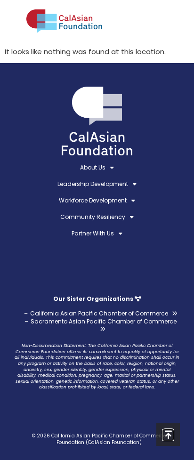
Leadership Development (92, 184)
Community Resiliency (92, 217)
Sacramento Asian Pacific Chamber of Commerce (104, 321)
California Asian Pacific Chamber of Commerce (99, 313)
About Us (92, 167)
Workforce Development (93, 200)
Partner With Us (93, 233)
